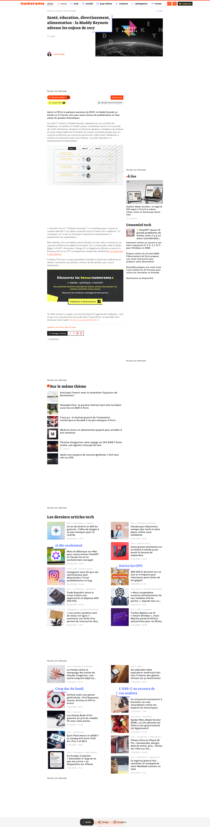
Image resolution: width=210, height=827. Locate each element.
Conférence (54, 339)
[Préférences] (174, 4)
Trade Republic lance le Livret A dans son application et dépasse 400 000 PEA (83, 596)
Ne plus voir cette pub (56, 91)
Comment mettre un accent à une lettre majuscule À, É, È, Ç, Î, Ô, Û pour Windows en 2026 (144, 245)
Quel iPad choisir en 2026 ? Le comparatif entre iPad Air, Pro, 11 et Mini (83, 738)
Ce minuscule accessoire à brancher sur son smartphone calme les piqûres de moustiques (146, 703)
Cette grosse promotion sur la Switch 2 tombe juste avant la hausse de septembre (146, 551)
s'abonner (186, 4)
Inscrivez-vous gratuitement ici (83, 319)
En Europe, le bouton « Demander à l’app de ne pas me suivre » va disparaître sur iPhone (81, 760)
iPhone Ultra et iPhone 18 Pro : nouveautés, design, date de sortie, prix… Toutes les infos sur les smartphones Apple (146, 744)
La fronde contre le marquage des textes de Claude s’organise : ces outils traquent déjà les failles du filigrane (81, 674)
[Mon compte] (169, 4)
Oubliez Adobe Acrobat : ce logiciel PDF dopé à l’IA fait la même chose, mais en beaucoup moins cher (144, 210)
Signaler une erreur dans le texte (61, 327)
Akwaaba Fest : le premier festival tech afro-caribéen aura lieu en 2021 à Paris (90, 406)
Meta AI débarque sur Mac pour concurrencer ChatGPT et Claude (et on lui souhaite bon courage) (83, 555)
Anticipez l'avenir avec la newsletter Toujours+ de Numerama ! (88, 394)
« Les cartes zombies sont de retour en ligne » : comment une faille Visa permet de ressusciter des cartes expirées (82, 617)
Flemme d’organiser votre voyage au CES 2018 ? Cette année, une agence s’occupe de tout (91, 444)
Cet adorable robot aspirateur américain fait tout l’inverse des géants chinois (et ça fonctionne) (146, 674)
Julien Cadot (59, 54)
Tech (161, 11)
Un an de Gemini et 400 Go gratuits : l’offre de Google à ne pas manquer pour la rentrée (83, 530)
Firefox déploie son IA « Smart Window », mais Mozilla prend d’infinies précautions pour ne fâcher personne (146, 617)
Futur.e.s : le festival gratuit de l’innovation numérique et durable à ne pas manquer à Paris (88, 419)
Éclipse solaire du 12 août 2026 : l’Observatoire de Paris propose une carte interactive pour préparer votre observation (143, 257)
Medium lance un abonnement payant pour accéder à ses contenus (91, 431)
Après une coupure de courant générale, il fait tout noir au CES (89, 456)
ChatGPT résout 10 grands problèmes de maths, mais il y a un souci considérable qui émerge (148, 234)
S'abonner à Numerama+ (83, 301)
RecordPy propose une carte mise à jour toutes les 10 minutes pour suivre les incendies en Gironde (143, 270)
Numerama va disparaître (139, 278)
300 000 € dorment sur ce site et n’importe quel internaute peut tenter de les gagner (146, 576)
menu (50, 3)
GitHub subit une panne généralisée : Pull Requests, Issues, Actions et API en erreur (83, 699)
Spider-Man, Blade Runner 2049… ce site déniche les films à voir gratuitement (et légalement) (146, 724)
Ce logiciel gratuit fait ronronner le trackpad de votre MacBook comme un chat (146, 764)
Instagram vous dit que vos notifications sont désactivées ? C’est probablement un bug (82, 576)
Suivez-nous (117, 97)
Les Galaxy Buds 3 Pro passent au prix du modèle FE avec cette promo (82, 718)
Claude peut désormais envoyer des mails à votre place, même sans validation (145, 530)
